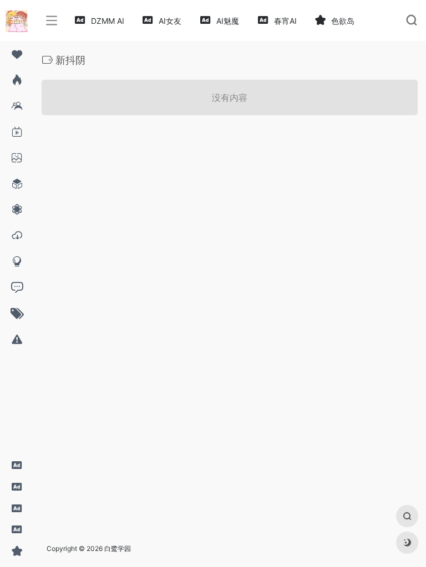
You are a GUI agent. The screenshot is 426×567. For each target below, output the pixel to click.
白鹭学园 (117, 548)
